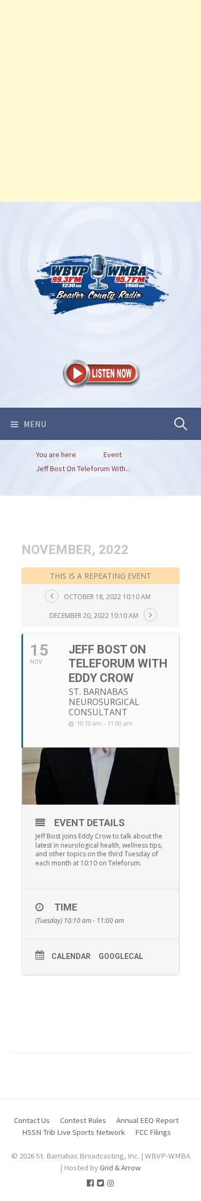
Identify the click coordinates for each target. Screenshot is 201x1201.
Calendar (71, 956)
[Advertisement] (100, 101)
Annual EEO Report (147, 1120)
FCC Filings (153, 1132)
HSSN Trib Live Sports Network (73, 1132)
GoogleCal (121, 956)
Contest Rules (83, 1120)
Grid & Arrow (120, 1167)
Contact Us (32, 1120)
